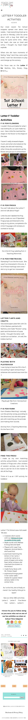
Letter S (20, 603)
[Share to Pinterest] (25, 635)
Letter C (5, 600)
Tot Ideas (9, 636)
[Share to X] (23, 635)
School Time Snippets (11, 717)
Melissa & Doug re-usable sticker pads (13, 539)
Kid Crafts (3, 636)
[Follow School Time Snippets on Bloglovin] (14, 626)
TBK (25, 717)
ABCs (2, 634)
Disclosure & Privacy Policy (14, 712)
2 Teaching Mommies (19, 427)
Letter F (13, 600)
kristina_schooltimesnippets (14, 706)
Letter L (12, 603)
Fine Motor (7, 634)
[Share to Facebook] (21, 635)
